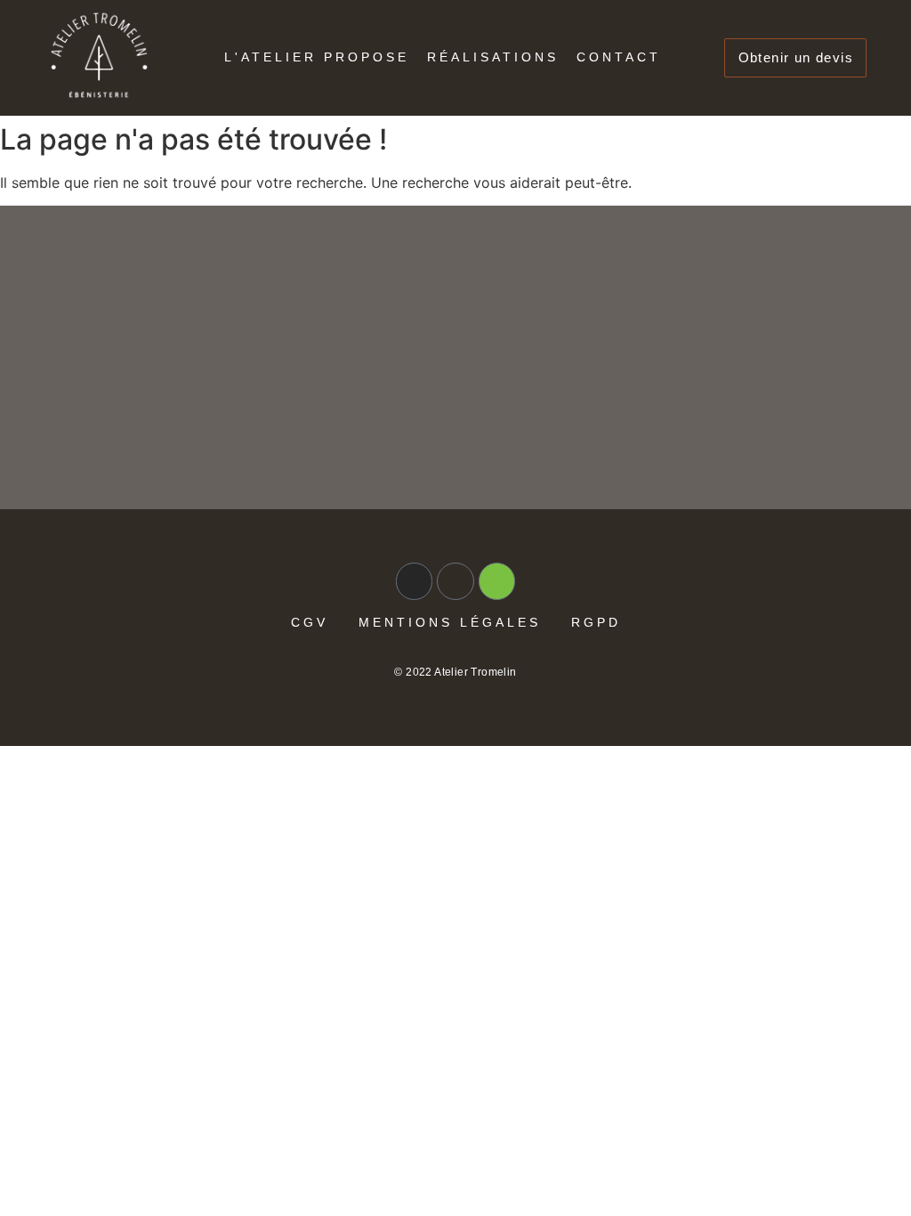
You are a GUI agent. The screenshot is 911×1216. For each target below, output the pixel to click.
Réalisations (493, 57)
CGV (309, 622)
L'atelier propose (316, 57)
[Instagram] (414, 581)
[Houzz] (497, 581)
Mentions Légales (450, 622)
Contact (618, 57)
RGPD (596, 622)
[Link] (455, 581)
